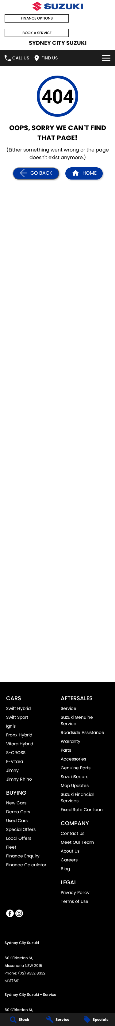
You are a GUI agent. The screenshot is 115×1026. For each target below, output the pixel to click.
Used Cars (17, 821)
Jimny (12, 770)
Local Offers (18, 838)
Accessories (73, 759)
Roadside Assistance (82, 732)
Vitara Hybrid (19, 744)
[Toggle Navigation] (106, 58)
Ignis (11, 726)
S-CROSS (15, 753)
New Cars (16, 803)
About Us (70, 851)
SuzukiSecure (75, 777)
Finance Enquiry (23, 856)
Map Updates (75, 785)
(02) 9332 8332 (31, 973)
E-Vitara (14, 761)
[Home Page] (57, 6)
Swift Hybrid (18, 708)
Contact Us (72, 833)
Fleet (11, 847)
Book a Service (37, 32)
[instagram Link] (19, 913)
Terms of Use (74, 901)
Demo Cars (18, 812)
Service (68, 708)
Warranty (70, 741)
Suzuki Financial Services (77, 797)
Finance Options (37, 18)
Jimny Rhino (19, 779)
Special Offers (21, 829)
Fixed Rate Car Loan (82, 810)
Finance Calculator (26, 865)
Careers (69, 860)
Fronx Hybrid (19, 735)
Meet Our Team (77, 842)
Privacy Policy (75, 892)
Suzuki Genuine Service (77, 720)
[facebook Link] (10, 913)
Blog (65, 869)
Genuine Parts (75, 768)
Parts (66, 750)
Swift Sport (17, 717)
